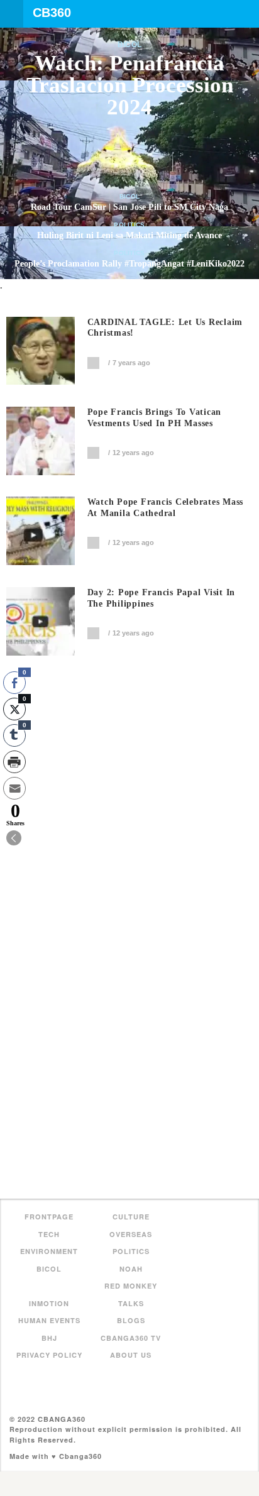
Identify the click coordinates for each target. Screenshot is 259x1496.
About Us (131, 1355)
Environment (49, 1251)
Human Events (49, 1320)
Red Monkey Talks (130, 1294)
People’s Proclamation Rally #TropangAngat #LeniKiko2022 (129, 263)
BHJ (49, 1338)
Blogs (131, 1320)
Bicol (130, 44)
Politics (129, 224)
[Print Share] (14, 762)
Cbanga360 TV (131, 1338)
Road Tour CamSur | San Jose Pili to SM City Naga (129, 207)
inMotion (49, 1303)
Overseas (130, 1234)
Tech (49, 1234)
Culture (131, 1216)
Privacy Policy (49, 1355)
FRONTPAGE (49, 1216)
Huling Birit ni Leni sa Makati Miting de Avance (129, 235)
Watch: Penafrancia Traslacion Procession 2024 (129, 85)
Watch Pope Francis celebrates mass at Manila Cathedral (165, 507)
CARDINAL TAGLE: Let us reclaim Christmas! (165, 327)
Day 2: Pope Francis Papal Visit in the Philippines (161, 598)
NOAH (131, 1268)
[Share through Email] (14, 788)
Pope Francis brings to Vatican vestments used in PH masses (154, 417)
